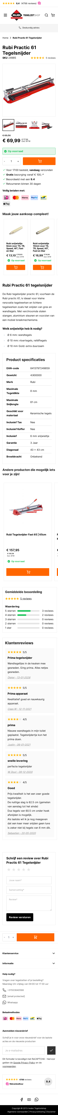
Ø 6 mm (12, 334)
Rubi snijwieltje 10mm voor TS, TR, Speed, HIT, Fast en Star (41, 247)
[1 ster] (8, 869)
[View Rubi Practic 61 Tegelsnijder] (8, 125)
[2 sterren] (13, 869)
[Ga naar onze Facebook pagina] (22, 1099)
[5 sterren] (28, 869)
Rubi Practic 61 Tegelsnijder (27, 37)
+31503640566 (15, 990)
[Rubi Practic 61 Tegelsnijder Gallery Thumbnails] (27, 125)
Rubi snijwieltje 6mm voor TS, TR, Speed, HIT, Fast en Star (15, 247)
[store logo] (25, 15)
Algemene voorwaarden (17, 1112)
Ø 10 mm (12, 340)
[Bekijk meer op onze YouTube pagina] (29, 1099)
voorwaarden (9, 1066)
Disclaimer (51, 1112)
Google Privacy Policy (24, 1062)
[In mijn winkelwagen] (39, 161)
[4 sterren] (23, 869)
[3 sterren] (18, 869)
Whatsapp (12, 1002)
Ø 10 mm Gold (15, 346)
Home (5, 37)
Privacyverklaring (37, 1112)
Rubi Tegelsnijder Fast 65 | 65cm (26, 534)
